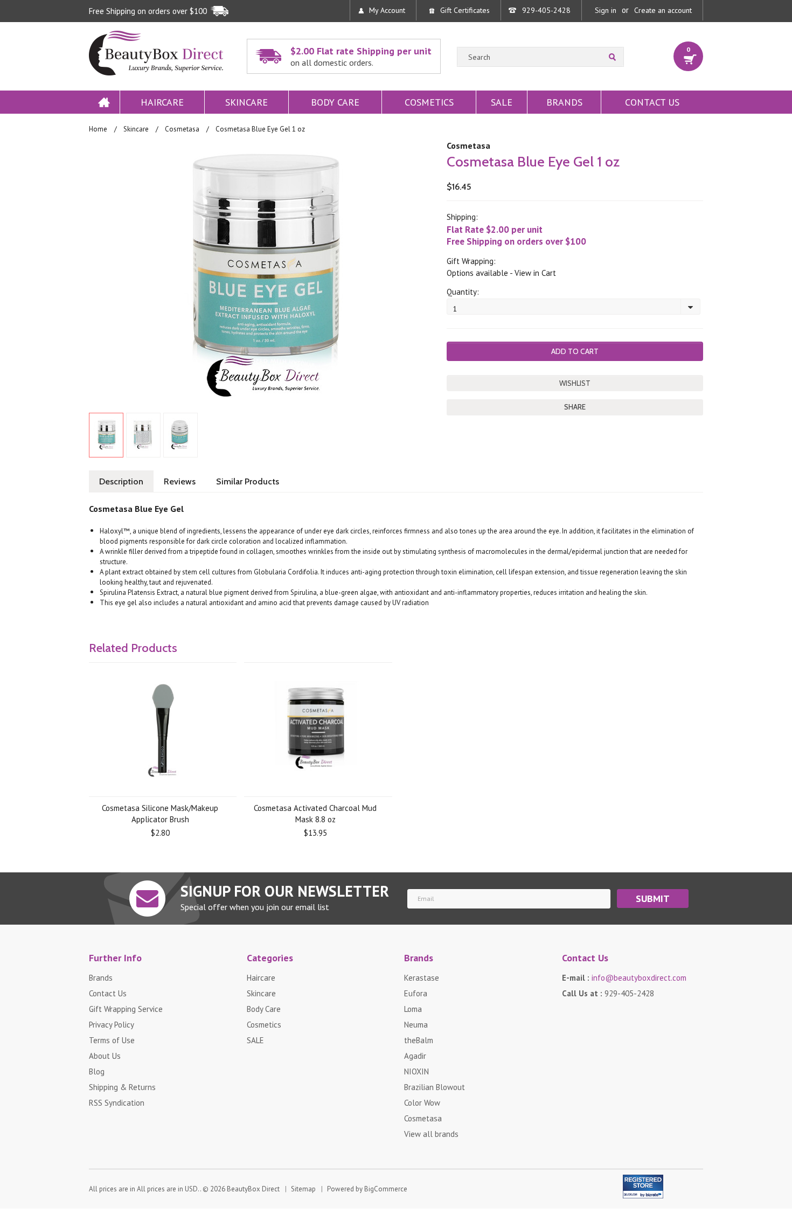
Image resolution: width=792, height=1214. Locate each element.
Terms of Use (112, 1040)
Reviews (180, 481)
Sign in (605, 10)
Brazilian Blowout (434, 1087)
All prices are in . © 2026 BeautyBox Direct (184, 1189)
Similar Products (247, 481)
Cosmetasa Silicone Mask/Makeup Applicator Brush (160, 813)
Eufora (415, 993)
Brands (564, 102)
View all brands (431, 1134)
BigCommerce (385, 1189)
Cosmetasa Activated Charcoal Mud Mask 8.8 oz (315, 813)
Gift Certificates (465, 10)
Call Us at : (608, 993)
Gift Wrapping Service (126, 1009)
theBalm (418, 1040)
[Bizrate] (648, 1193)
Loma (413, 1009)
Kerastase (421, 978)
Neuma (416, 1024)
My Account (387, 10)
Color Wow (422, 1103)
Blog (97, 1071)
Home (104, 102)
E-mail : (624, 978)
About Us (105, 1056)
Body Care (335, 102)
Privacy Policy (111, 1024)
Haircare (162, 102)
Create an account (663, 10)
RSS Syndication (116, 1103)
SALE (501, 102)
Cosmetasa (182, 129)
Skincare (246, 102)
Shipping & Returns (122, 1087)
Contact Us (652, 102)
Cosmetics (429, 102)
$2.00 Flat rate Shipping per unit (361, 56)
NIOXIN (416, 1071)
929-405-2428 (546, 10)
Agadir (415, 1056)
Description (121, 481)
